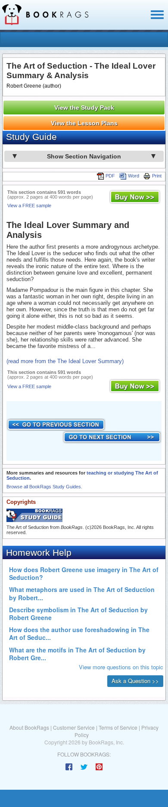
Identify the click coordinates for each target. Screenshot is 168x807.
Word (133, 175)
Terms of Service (118, 727)
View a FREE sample (29, 205)
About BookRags (29, 727)
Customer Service (74, 727)
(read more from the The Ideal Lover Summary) (65, 361)
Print (157, 175)
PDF (110, 175)
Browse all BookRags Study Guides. (44, 486)
